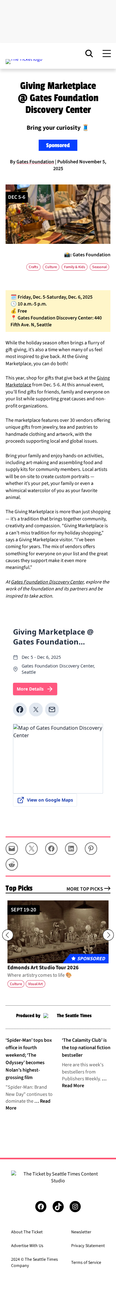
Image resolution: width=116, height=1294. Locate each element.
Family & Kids (74, 267)
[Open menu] (107, 53)
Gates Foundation (35, 161)
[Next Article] (108, 935)
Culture (51, 267)
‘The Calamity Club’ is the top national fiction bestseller (86, 1048)
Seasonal (99, 267)
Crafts (33, 267)
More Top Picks (85, 889)
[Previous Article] (7, 935)
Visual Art (35, 984)
